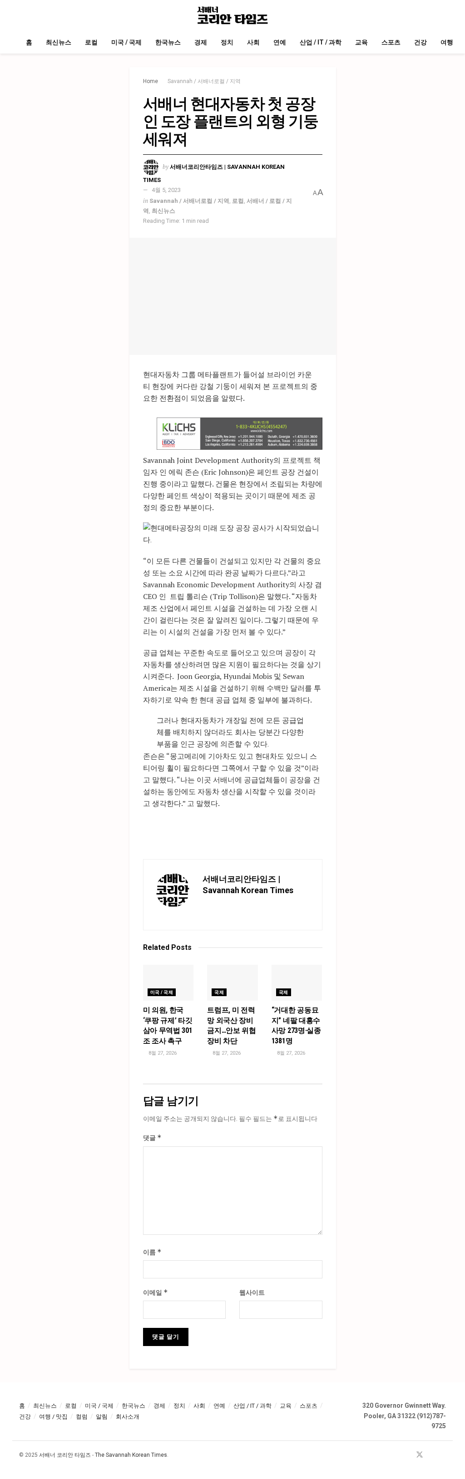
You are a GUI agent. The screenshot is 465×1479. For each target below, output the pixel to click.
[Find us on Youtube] (432, 1455)
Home (150, 81)
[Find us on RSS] (443, 1455)
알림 (102, 1416)
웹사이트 (252, 1292)
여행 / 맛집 (53, 1416)
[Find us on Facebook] (407, 1455)
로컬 (91, 42)
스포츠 (391, 42)
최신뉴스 (58, 42)
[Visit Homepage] (232, 15)
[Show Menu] (23, 15)
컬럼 (82, 1416)
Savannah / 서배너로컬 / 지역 (204, 81)
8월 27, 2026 (162, 1053)
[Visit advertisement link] (239, 434)
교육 (361, 42)
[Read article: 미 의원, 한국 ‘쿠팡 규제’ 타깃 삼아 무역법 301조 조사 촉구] (168, 983)
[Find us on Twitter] (419, 1455)
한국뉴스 (168, 42)
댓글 (152, 1137)
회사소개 (127, 1416)
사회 (253, 42)
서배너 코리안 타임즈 (65, 1455)
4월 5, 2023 (166, 190)
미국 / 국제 (126, 42)
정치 (227, 42)
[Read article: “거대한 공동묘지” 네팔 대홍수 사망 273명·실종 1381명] (297, 983)
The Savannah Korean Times (131, 1455)
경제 (200, 42)
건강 (420, 42)
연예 (279, 42)
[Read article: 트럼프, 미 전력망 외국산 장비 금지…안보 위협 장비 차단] (232, 983)
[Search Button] (442, 15)
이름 (152, 1252)
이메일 (155, 1292)
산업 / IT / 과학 (320, 42)
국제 (219, 992)
